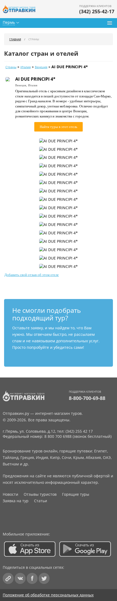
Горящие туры (75, 494)
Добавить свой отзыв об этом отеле (31, 275)
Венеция (41, 67)
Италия (25, 67)
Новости (10, 494)
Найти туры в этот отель (58, 127)
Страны (10, 67)
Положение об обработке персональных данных (48, 594)
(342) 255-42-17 (96, 11)
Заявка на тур (16, 500)
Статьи (40, 500)
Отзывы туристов (40, 494)
